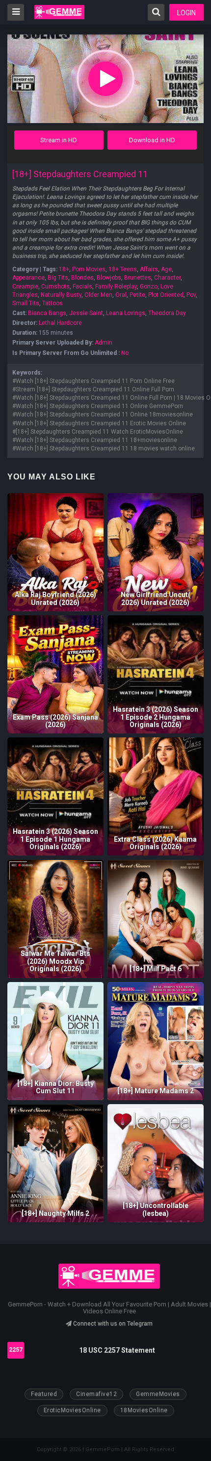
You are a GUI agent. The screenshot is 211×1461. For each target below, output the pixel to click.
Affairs (149, 269)
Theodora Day (167, 313)
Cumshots (55, 286)
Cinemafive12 (96, 1394)
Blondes (82, 277)
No (125, 352)
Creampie (25, 286)
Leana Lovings (125, 313)
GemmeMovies (158, 1394)
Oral (121, 294)
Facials (82, 286)
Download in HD (152, 140)
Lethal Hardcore (60, 322)
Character (167, 277)
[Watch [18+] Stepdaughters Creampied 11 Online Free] (105, 78)
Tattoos (52, 303)
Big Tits (58, 277)
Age (166, 269)
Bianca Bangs (47, 313)
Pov (191, 294)
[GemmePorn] (59, 12)
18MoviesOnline (144, 1410)
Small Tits (25, 303)
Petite (137, 294)
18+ (64, 269)
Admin (103, 342)
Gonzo (149, 286)
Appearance (28, 277)
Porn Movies (89, 269)
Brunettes (137, 277)
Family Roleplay (116, 286)
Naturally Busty (61, 294)
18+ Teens (122, 269)
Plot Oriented (166, 294)
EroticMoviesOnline (72, 1410)
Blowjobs (109, 277)
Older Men (98, 294)
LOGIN (186, 13)
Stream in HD (58, 140)
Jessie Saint (86, 313)
